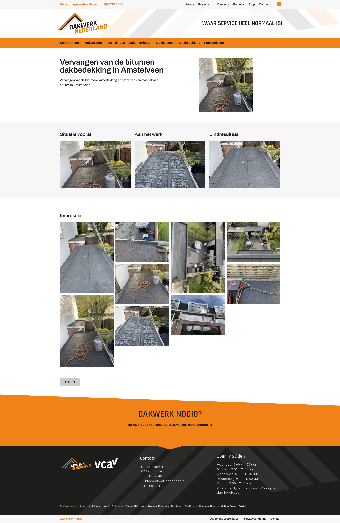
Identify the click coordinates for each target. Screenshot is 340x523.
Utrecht (106, 506)
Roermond (216, 506)
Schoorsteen (69, 42)
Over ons (223, 4)
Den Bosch (230, 506)
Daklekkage (116, 42)
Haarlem (204, 506)
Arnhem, (152, 506)
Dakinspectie (165, 42)
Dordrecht (177, 506)
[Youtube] (82, 490)
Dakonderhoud (139, 42)
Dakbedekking (189, 42)
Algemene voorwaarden (225, 518)
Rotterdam (118, 506)
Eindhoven (191, 506)
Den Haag (164, 506)
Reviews (239, 4)
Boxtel (242, 506)
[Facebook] (63, 490)
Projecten (204, 4)
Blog (252, 4)
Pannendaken (214, 42)
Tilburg (96, 506)
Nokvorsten (93, 42)
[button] (279, 4)
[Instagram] (73, 490)
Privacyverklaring (255, 518)
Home (190, 4)
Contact (264, 4)
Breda (129, 506)
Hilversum (140, 506)
